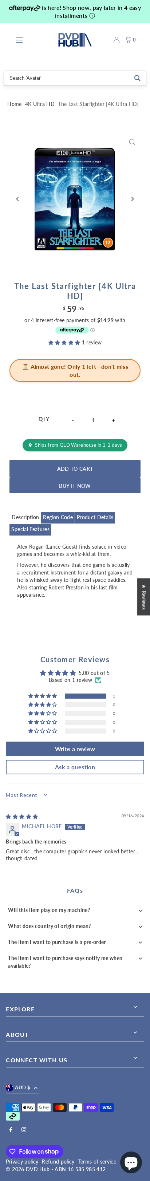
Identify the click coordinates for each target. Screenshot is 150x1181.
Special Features (30, 529)
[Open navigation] (33, 39)
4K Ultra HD (40, 104)
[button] (65, 342)
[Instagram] (24, 1130)
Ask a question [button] (75, 766)
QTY (44, 419)
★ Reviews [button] (144, 596)
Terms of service (97, 1162)
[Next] (132, 199)
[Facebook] (10, 1130)
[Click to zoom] (132, 142)
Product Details (95, 517)
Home (14, 104)
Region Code (58, 517)
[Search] (137, 78)
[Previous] (17, 199)
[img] (22, 816)
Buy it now (75, 486)
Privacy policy (22, 1162)
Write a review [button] (75, 748)
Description (25, 517)
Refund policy (58, 1162)
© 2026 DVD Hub (28, 1169)
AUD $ (22, 1087)
